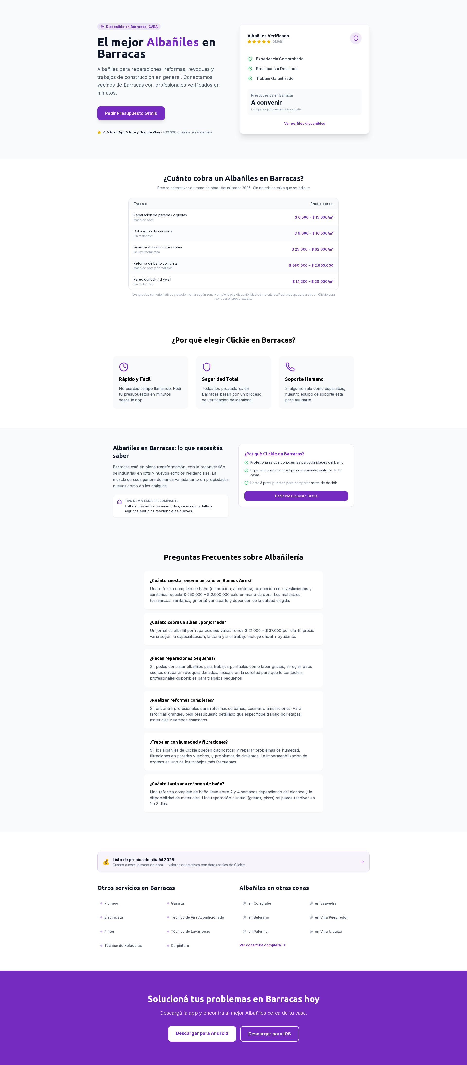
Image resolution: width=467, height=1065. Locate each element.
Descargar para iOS (269, 1033)
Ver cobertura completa (260, 945)
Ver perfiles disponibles (304, 123)
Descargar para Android (202, 1033)
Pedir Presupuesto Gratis (131, 113)
